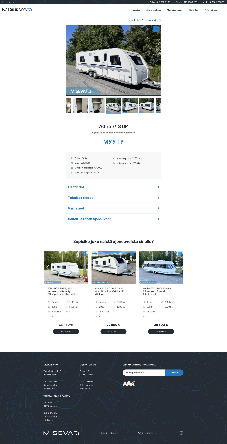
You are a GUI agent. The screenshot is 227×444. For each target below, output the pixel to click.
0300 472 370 (50, 413)
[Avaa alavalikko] (162, 9)
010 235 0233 (50, 381)
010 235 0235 (86, 381)
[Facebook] (134, 20)
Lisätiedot (76, 187)
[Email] (141, 20)
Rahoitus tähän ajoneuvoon (90, 219)
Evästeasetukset (145, 433)
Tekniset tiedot (80, 198)
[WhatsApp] (138, 20)
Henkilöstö (48, 388)
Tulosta (149, 20)
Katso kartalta (50, 385)
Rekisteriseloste (108, 433)
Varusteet (76, 208)
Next (157, 60)
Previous (70, 60)
